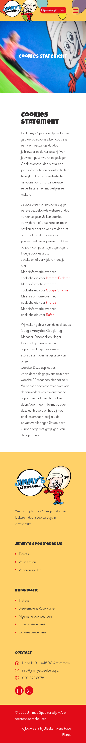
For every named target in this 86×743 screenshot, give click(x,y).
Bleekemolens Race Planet (37, 608)
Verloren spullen (30, 570)
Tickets (24, 554)
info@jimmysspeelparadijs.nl (41, 670)
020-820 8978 (33, 678)
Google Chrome (57, 290)
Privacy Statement (32, 624)
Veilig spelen (27, 562)
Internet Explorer (58, 278)
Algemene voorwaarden (35, 616)
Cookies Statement (32, 632)
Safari (50, 314)
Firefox (51, 302)
